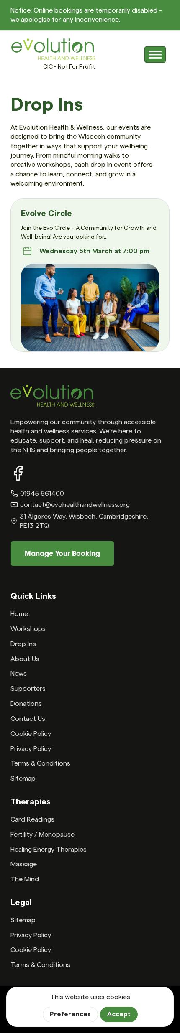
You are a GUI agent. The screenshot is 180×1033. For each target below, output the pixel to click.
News (18, 673)
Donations (26, 703)
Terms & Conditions (40, 763)
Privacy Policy (30, 748)
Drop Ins (23, 644)
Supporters (28, 688)
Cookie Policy (30, 733)
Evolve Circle (46, 213)
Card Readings (32, 819)
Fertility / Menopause (42, 834)
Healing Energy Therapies (48, 849)
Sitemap (23, 778)
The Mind (24, 879)
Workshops (28, 629)
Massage (23, 864)
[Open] (155, 54)
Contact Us (27, 718)
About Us (24, 659)
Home (19, 614)
